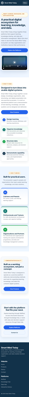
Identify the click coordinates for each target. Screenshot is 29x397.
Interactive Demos (6, 387)
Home (3, 364)
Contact (3, 372)
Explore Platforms (14, 327)
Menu (25, 3)
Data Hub (4, 384)
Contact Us (14, 332)
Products (3, 367)
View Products (14, 112)
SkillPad (3, 379)
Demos (3, 369)
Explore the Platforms (14, 50)
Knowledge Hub (5, 382)
